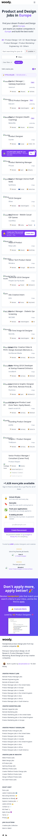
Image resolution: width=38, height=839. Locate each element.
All (3, 40)
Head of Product (15, 242)
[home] (6, 2)
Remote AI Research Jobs (10, 682)
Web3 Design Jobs (8, 760)
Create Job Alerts (19, 609)
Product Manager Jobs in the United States (16, 685)
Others (26, 46)
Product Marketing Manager (20, 162)
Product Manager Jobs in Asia (12, 696)
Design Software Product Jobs (12, 777)
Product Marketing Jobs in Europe (13, 720)
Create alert (30, 233)
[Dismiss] (34, 152)
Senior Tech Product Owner (20, 260)
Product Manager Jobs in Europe (13, 688)
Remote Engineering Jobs (10, 679)
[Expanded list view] (35, 69)
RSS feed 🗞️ (6, 809)
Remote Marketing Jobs (10, 712)
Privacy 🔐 (5, 818)
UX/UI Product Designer (18, 100)
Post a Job (5, 790)
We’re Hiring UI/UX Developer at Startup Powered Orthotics (21, 366)
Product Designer (16, 136)
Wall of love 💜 (7, 812)
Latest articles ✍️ (7, 804)
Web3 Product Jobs (8, 758)
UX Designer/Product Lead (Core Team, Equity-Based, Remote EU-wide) (19, 403)
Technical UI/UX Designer (19, 277)
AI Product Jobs (7, 763)
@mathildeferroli (24, 664)
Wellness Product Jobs (9, 769)
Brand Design (31, 40)
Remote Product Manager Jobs (12, 677)
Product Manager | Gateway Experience (17, 82)
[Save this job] (33, 80)
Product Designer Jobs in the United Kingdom (17, 742)
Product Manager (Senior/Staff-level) (21, 180)
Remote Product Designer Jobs (12, 731)
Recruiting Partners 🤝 (9, 796)
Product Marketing (26, 43)
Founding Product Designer (20, 421)
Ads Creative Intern (16, 295)
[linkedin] (6, 835)
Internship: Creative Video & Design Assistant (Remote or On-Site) (20, 348)
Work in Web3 (6, 828)
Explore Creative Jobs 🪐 (10, 801)
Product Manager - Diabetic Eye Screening (22, 312)
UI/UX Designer (15, 198)
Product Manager (11, 43)
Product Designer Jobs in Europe (13, 736)
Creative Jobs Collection (10, 825)
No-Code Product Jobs (9, 780)
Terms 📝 (5, 815)
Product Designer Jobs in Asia (12, 744)
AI (21, 46)
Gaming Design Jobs (9, 766)
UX (20, 40)
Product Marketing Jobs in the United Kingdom (17, 717)
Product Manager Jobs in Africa (12, 699)
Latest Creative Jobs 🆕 (9, 793)
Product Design (11, 40)
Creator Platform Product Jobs (12, 774)
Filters (20, 57)
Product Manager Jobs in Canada (13, 690)
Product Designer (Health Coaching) (19, 118)
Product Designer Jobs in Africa (12, 747)
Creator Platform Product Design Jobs (14, 771)
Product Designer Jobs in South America (15, 750)
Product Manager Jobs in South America (15, 701)
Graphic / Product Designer (20, 439)
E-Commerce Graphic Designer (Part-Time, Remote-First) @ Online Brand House (21, 385)
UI (23, 40)
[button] (30, 2)
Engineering (14, 46)
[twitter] (3, 835)
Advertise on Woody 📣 (9, 798)
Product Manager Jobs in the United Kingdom (17, 693)
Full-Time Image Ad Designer (20, 330)
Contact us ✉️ (6, 807)
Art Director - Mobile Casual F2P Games (20, 216)
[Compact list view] (33, 69)
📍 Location (29, 51)
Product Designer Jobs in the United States (16, 733)
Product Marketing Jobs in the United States (16, 715)
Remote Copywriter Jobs (10, 709)
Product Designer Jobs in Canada (13, 739)
